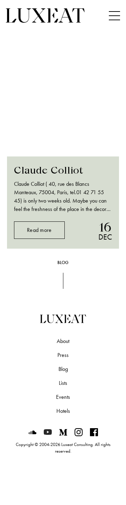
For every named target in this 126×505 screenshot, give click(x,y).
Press (63, 355)
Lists (63, 383)
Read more (39, 230)
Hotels (63, 411)
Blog (63, 369)
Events (63, 397)
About (63, 341)
